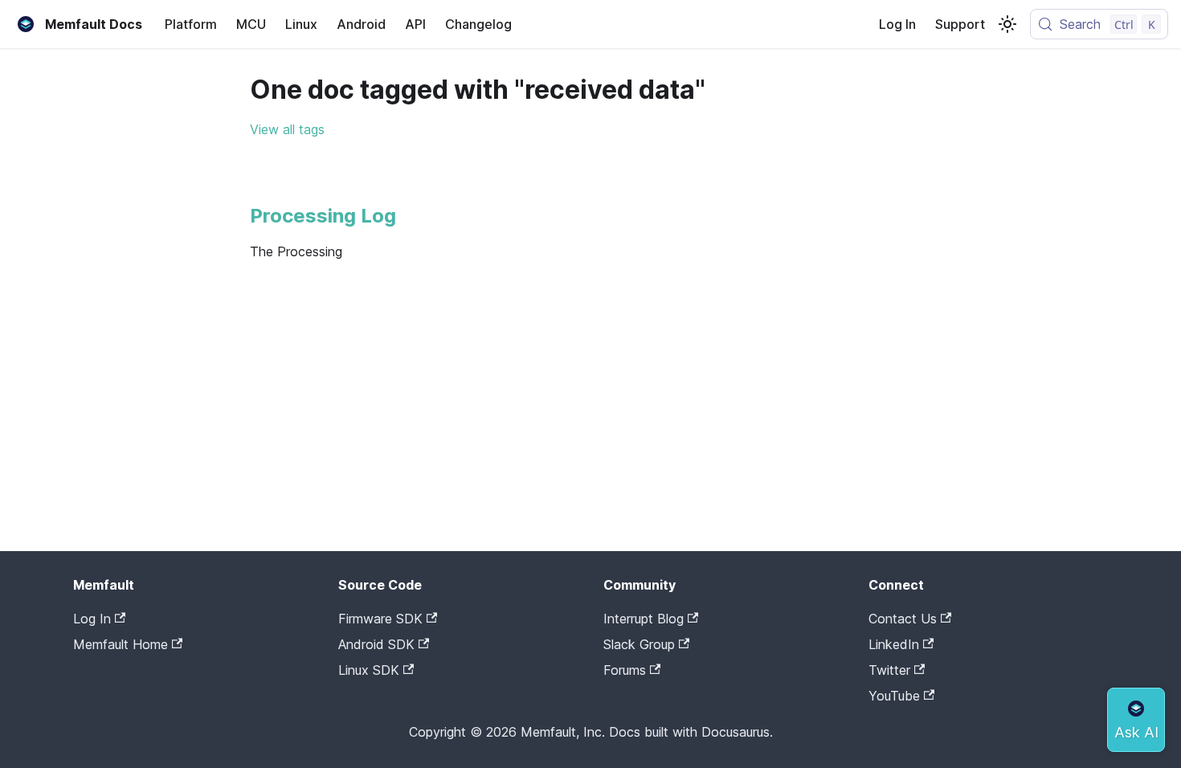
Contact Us (902, 619)
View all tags (287, 129)
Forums (624, 670)
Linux (301, 24)
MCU (251, 24)
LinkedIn (893, 644)
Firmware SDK (380, 619)
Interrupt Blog (643, 619)
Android (361, 24)
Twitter (889, 670)
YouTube (894, 696)
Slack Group (639, 644)
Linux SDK (368, 670)
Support (960, 24)
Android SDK (376, 644)
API (415, 24)
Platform (191, 24)
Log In (897, 24)
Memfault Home (120, 644)
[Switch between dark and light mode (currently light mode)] (1007, 24)
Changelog (478, 24)
